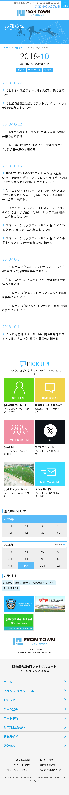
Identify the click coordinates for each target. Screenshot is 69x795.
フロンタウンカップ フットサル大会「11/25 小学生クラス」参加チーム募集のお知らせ (33, 240)
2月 (26, 525)
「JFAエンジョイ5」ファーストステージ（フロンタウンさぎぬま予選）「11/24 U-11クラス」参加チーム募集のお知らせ (33, 212)
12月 (58, 565)
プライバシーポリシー (18, 770)
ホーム (6, 47)
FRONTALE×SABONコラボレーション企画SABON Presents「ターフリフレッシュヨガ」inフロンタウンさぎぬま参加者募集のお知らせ (34, 177)
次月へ (48, 70)
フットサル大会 (11, 588)
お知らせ (18, 47)
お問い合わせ (46, 759)
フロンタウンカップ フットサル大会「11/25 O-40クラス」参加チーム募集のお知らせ (33, 227)
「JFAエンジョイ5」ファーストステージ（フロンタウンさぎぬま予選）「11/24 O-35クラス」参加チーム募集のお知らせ (33, 194)
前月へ (21, 70)
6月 (26, 533)
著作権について (47, 764)
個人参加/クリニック (43, 582)
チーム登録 (11, 709)
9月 (10, 565)
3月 (42, 525)
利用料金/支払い (14, 727)
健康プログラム (23, 582)
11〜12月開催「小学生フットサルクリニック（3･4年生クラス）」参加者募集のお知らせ (34, 269)
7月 (42, 533)
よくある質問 (23, 759)
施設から (7, 582)
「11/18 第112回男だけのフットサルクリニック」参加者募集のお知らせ (32, 147)
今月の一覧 (34, 70)
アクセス (9, 745)
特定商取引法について (51, 770)
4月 (59, 525)
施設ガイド (11, 736)
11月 (42, 565)
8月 (59, 533)
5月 (10, 533)
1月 (10, 525)
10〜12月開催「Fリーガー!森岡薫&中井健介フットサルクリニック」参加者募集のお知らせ (33, 336)
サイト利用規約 (22, 764)
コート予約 (11, 718)
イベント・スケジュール (19, 691)
